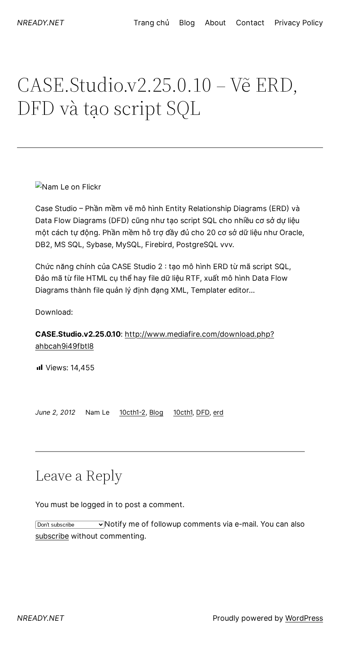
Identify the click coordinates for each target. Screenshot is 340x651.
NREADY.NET (40, 22)
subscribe (52, 536)
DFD (202, 412)
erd (218, 412)
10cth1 (182, 412)
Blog (156, 412)
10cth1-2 (132, 412)
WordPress (304, 618)
